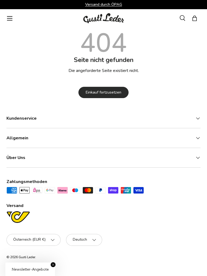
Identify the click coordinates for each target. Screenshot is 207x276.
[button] (195, 18)
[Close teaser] (53, 264)
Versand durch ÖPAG (103, 4)
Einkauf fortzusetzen (103, 92)
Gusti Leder (27, 257)
